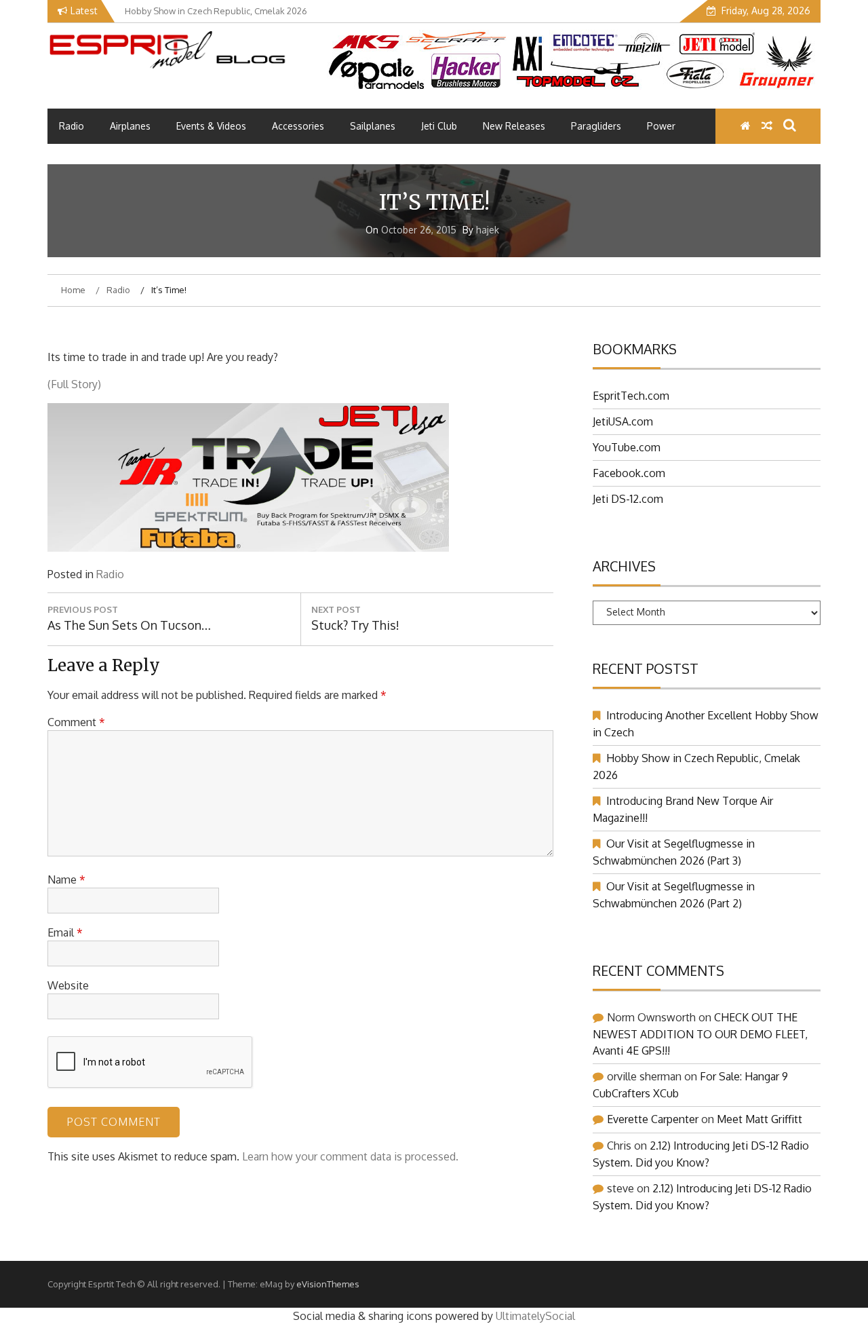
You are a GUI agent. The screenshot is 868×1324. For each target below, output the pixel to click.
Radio (71, 126)
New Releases (514, 126)
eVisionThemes (327, 1284)
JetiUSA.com (623, 421)
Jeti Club (439, 126)
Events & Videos (211, 126)
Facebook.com (629, 473)
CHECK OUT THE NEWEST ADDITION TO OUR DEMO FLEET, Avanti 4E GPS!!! (700, 1033)
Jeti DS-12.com (628, 499)
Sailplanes (372, 126)
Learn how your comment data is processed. (350, 1156)
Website (68, 985)
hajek (487, 229)
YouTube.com (626, 447)
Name (66, 879)
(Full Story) (74, 384)
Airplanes (130, 126)
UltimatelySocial (535, 1316)
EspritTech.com (631, 395)
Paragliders (596, 126)
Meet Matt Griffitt (759, 1119)
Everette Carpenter (652, 1119)
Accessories (298, 126)
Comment (76, 722)
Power (661, 126)
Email (65, 932)
